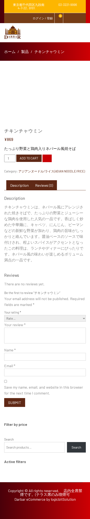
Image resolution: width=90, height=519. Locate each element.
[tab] (19, 185)
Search (9, 439)
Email (9, 365)
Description (19, 185)
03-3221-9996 (67, 5)
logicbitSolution (63, 499)
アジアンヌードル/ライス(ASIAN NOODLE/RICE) (51, 171)
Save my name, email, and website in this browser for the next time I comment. (43, 390)
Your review (15, 324)
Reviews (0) (44, 185)
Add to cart (29, 158)
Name (10, 350)
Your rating (12, 312)
